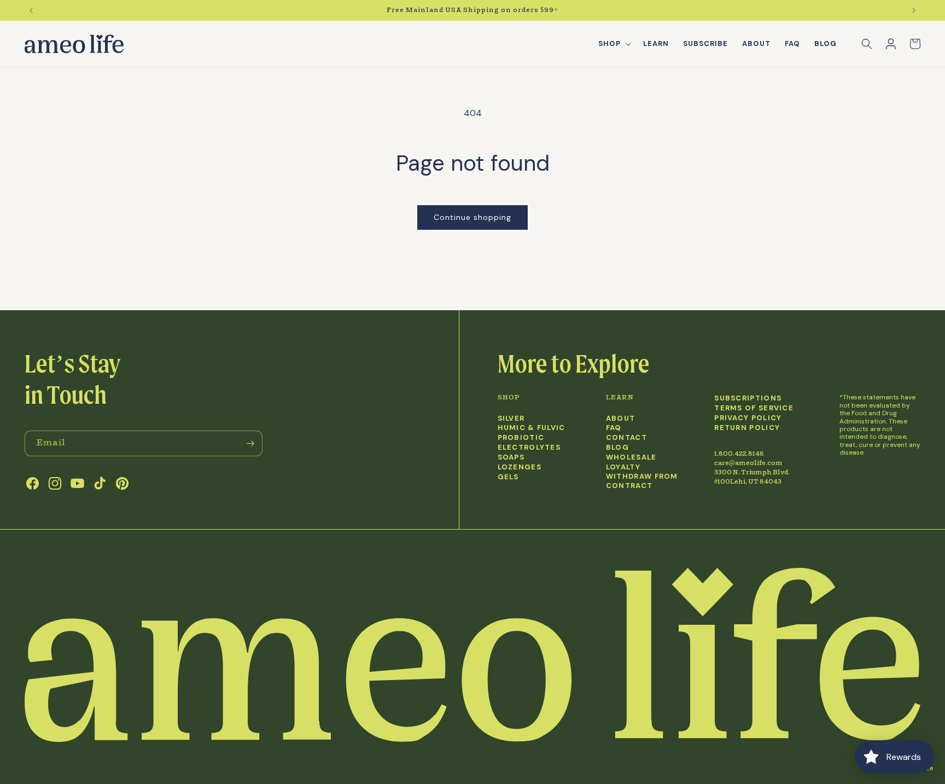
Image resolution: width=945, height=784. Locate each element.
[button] (613, 44)
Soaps (511, 457)
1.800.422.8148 (739, 453)
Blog (617, 447)
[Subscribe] (250, 443)
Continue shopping (472, 217)
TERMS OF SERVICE (754, 408)
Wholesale (631, 457)
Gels (508, 477)
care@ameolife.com (748, 463)
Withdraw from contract (642, 481)
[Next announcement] (914, 10)
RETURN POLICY (747, 427)
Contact (626, 437)
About (620, 418)
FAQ (614, 427)
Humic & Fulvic (531, 427)
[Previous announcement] (31, 10)
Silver (511, 418)
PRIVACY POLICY (747, 418)
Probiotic (521, 437)
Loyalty (623, 467)
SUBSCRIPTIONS (747, 398)
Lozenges (519, 467)
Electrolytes (529, 447)
